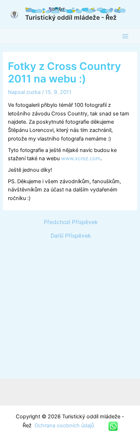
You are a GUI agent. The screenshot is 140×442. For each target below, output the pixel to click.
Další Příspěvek (71, 236)
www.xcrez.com (81, 158)
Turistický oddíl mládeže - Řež (71, 17)
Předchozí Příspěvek (71, 222)
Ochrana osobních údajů (65, 425)
